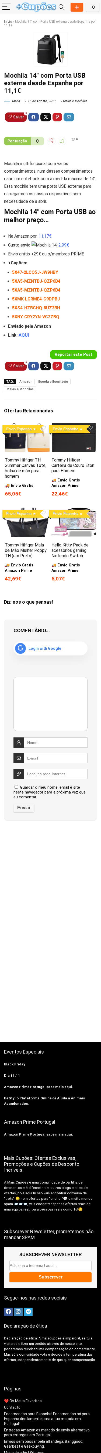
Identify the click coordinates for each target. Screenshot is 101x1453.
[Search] (61, 7)
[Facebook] (8, 1312)
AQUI (24, 335)
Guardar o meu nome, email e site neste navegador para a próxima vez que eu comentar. (49, 792)
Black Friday (14, 1064)
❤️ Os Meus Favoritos (23, 1401)
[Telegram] (28, 1312)
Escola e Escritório (53, 382)
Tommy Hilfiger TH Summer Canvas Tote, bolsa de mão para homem (25, 468)
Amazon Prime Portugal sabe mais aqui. (38, 1087)
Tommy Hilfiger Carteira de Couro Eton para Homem (72, 465)
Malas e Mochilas (75, 101)
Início (8, 21)
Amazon (25, 382)
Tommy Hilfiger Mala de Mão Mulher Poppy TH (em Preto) (26, 550)
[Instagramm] (18, 1312)
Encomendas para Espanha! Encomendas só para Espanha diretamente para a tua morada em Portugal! (47, 1419)
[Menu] (6, 7)
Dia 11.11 (12, 1075)
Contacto (12, 1407)
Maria (15, 101)
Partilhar (77, 7)
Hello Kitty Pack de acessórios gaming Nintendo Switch (70, 550)
